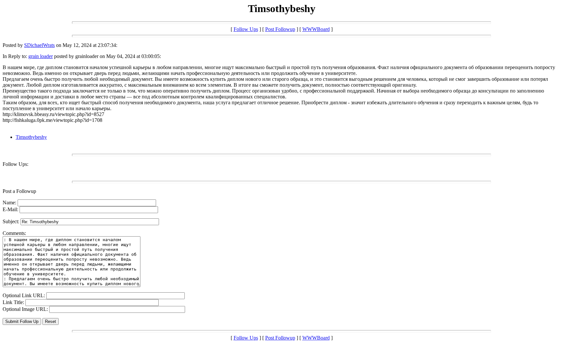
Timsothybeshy (31, 137)
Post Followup (280, 29)
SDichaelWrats (39, 45)
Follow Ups (246, 29)
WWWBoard (316, 29)
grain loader (40, 56)
